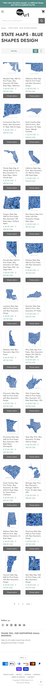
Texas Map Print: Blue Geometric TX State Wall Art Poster (33, 439)
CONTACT (30, 677)
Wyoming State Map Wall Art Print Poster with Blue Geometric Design (33, 535)
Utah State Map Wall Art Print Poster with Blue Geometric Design (33, 578)
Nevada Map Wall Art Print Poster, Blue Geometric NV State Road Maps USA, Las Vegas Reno (11, 265)
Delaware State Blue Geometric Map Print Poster (11, 352)
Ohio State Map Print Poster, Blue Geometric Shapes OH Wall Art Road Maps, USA (34, 353)
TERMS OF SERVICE (18, 677)
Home (3, 28)
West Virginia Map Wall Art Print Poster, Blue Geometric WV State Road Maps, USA (33, 397)
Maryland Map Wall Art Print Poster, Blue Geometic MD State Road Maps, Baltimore (11, 82)
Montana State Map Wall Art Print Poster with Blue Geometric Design (33, 263)
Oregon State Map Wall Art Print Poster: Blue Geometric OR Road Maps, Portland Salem (11, 219)
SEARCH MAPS (8, 674)
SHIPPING (36, 674)
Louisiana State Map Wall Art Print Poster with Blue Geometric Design (11, 309)
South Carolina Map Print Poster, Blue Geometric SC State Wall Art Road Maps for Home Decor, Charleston (10, 489)
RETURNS (28, 674)
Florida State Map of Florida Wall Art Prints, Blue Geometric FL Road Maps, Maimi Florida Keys (11, 173)
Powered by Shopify (23, 683)
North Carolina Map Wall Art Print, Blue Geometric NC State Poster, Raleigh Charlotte (33, 127)
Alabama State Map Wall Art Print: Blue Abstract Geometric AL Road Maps (11, 535)
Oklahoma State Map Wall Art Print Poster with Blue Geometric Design (33, 82)
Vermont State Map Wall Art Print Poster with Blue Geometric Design (11, 578)
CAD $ (22, 658)
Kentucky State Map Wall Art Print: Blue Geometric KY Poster (33, 308)
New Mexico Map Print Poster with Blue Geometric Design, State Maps (34, 218)
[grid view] (35, 51)
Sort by (14, 51)
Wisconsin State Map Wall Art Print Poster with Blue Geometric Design (11, 397)
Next (28, 604)
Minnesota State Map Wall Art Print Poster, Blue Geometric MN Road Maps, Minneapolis (11, 442)
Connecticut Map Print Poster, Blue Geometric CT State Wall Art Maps (12, 124)
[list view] (41, 51)
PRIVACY (19, 674)
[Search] (41, 20)
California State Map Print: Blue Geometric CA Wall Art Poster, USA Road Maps (33, 171)
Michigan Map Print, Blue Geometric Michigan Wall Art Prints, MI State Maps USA (33, 488)
